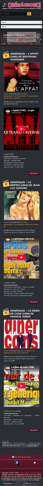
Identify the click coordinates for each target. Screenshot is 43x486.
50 (14, 446)
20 (4, 446)
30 (7, 446)
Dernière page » (32, 446)
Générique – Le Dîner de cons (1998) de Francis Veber (25, 313)
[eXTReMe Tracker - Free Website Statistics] (16, 464)
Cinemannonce (24, 473)
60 (18, 446)
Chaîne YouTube (14, 35)
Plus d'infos (26, 37)
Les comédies (26, 351)
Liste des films (35, 473)
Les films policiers (20, 96)
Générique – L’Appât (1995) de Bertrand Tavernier (24, 56)
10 (38, 444)
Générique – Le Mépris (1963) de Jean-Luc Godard (25, 185)
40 (11, 446)
